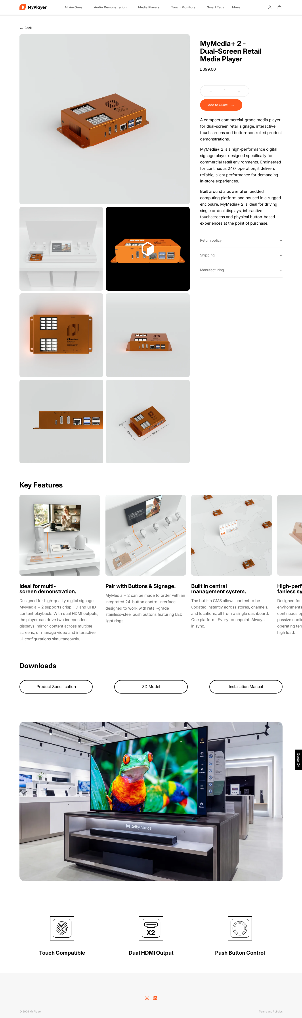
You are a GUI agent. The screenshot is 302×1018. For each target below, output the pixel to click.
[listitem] (236, 7)
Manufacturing (212, 270)
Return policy (211, 240)
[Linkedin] (155, 998)
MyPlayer (36, 1011)
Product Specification (56, 686)
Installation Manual (246, 686)
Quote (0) (298, 760)
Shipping (207, 255)
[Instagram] (147, 998)
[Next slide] (277, 568)
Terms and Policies (271, 1011)
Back (25, 27)
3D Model (151, 686)
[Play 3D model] (116, 249)
